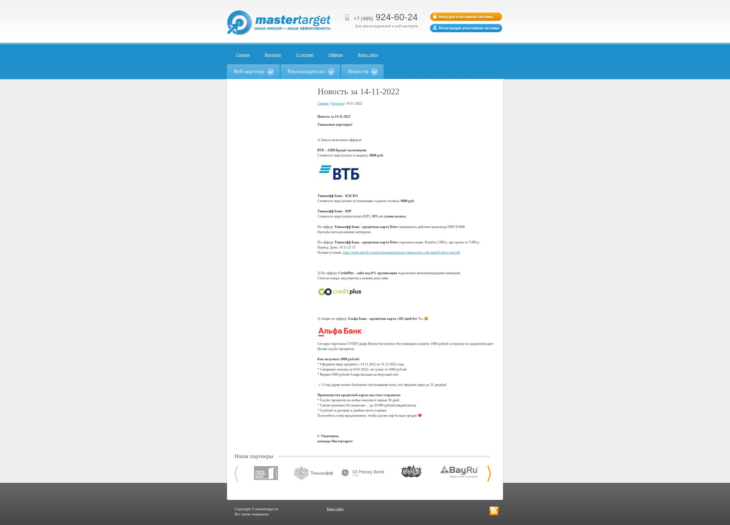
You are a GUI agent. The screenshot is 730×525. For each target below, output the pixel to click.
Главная (243, 55)
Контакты (273, 55)
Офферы (335, 55)
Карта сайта (368, 55)
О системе (304, 55)
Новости (337, 103)
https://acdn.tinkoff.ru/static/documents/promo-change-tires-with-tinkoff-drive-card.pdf (401, 253)
